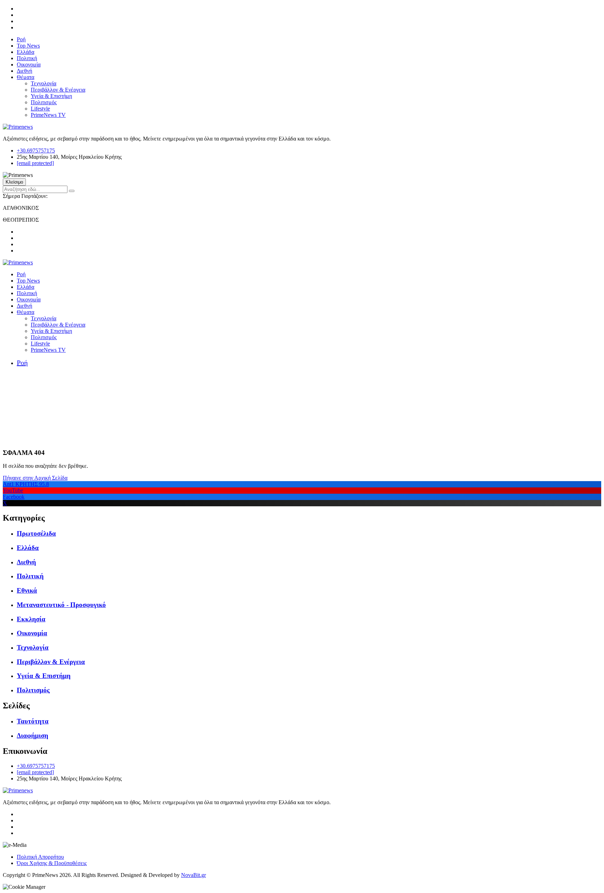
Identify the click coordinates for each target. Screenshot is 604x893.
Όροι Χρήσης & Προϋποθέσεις (52, 863)
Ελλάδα (25, 52)
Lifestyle (40, 109)
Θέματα (25, 77)
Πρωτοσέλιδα (36, 533)
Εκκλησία (31, 619)
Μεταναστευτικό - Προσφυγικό (61, 604)
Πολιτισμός (44, 102)
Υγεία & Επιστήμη (51, 96)
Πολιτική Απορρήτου (40, 857)
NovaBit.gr (193, 875)
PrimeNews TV (48, 115)
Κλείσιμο (14, 182)
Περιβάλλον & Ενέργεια (58, 90)
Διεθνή (24, 71)
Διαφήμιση (32, 735)
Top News (28, 46)
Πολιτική (27, 58)
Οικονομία (29, 64)
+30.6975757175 (36, 150)
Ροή (21, 39)
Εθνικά (27, 590)
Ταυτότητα (33, 721)
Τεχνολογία (43, 83)
